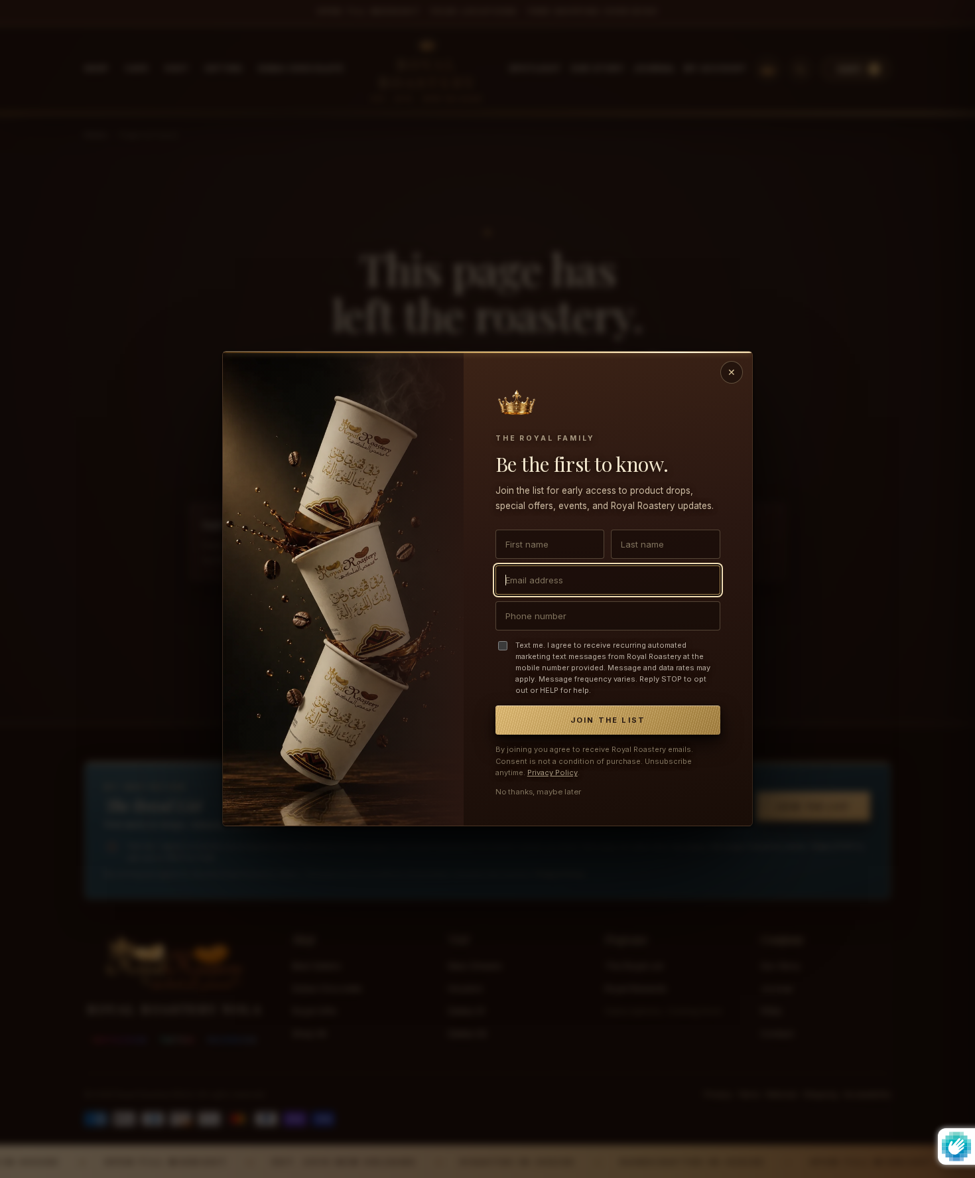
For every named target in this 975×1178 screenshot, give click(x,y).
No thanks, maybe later (538, 792)
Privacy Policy (552, 773)
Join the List (608, 720)
